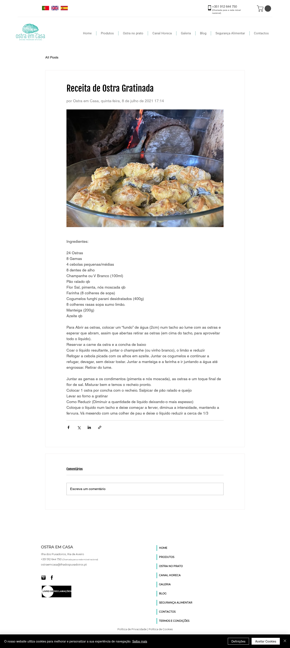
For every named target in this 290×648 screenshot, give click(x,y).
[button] (265, 8)
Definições (238, 641)
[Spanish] (64, 8)
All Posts (51, 57)
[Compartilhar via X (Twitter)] (79, 427)
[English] (54, 8)
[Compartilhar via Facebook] (68, 427)
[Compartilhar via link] (100, 427)
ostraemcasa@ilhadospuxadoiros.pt (64, 564)
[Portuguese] (45, 8)
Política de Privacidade (131, 629)
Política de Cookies (161, 629)
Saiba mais (139, 641)
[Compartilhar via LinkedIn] (89, 427)
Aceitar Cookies (265, 641)
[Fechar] (284, 641)
